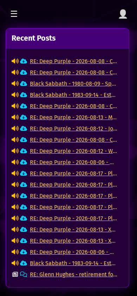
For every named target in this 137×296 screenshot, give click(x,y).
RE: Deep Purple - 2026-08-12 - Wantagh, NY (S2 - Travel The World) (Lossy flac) (74, 151)
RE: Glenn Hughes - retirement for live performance (74, 274)
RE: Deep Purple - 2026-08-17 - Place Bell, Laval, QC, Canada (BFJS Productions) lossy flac (74, 207)
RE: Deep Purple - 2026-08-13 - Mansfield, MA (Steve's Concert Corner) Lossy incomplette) (74, 117)
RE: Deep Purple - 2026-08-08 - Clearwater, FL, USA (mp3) (74, 61)
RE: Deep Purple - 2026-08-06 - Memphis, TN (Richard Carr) (74, 162)
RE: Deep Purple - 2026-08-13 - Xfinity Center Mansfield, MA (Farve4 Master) (74, 229)
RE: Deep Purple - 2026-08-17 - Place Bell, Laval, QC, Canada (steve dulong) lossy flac (74, 173)
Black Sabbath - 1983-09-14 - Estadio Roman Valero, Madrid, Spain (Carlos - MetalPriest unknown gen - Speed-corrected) (74, 95)
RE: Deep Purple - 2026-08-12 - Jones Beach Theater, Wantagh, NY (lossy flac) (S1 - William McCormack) (74, 128)
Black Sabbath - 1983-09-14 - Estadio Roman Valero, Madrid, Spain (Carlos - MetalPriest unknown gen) (74, 263)
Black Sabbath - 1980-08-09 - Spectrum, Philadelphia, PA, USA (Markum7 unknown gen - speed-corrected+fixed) (74, 83)
